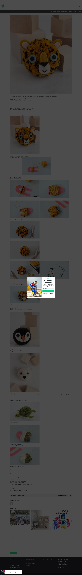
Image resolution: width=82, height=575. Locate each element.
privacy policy (51, 293)
